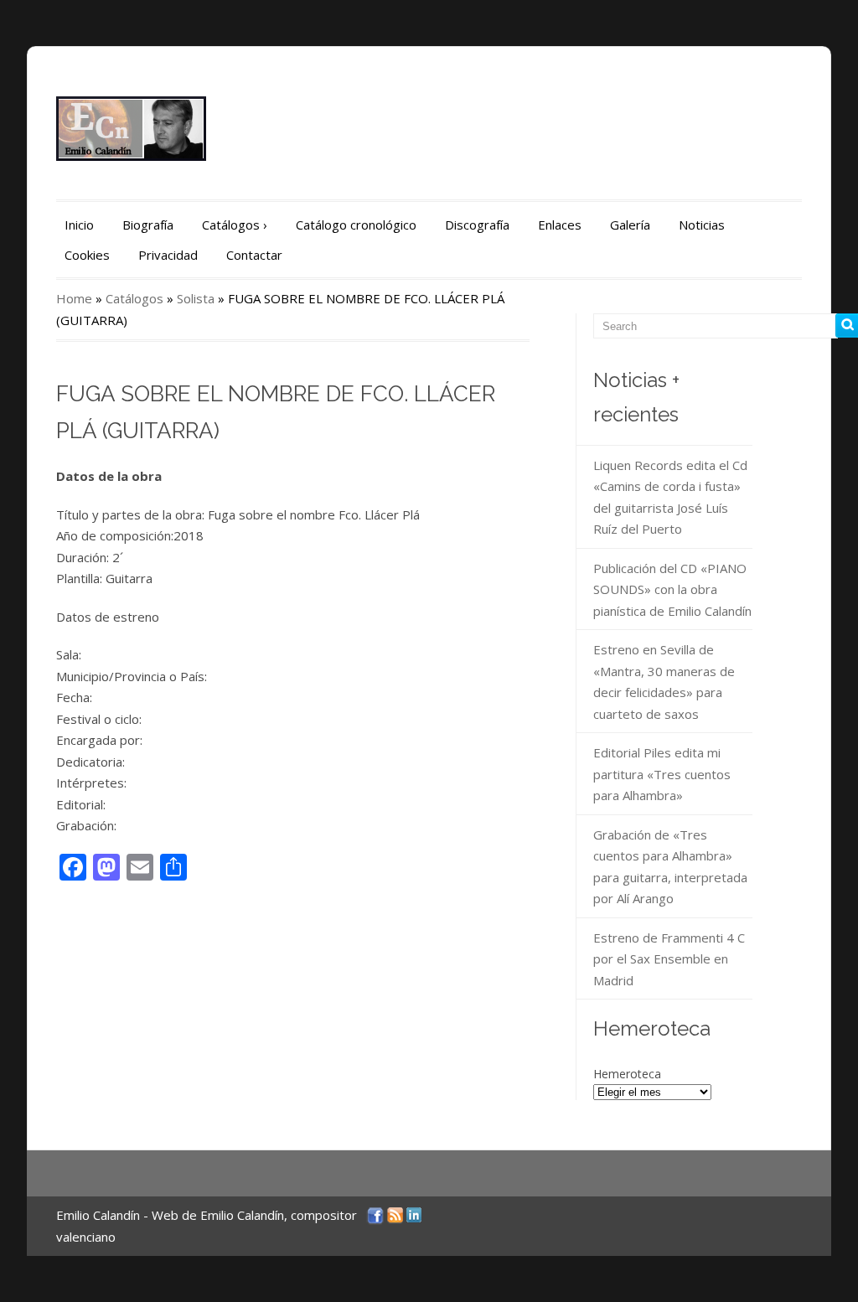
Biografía (147, 224)
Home (74, 298)
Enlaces (559, 224)
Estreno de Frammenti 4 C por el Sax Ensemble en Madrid (669, 959)
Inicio (79, 224)
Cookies (87, 254)
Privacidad (168, 254)
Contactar (254, 254)
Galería (630, 224)
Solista (195, 298)
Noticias (702, 224)
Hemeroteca (627, 1074)
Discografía (477, 224)
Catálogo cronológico (356, 224)
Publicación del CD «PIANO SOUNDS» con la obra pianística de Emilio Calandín (672, 589)
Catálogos (234, 224)
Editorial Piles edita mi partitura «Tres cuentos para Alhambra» (662, 773)
